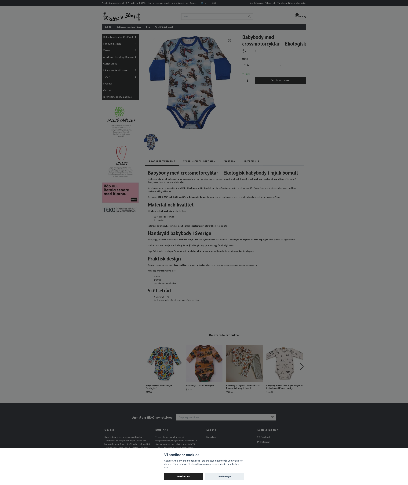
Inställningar (224, 476)
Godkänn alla (183, 476)
